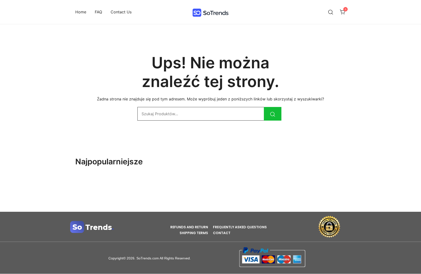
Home (80, 11)
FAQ (98, 11)
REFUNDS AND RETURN (189, 227)
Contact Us (121, 11)
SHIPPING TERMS (194, 232)
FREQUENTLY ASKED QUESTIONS (240, 227)
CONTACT (221, 232)
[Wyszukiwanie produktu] (331, 12)
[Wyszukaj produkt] (272, 114)
